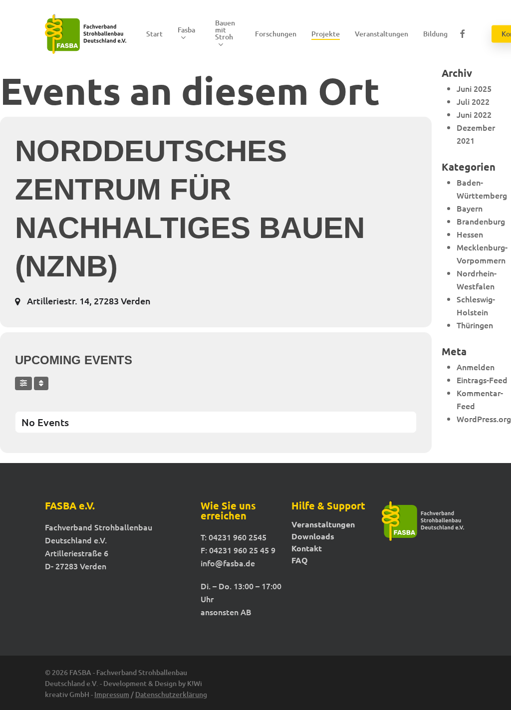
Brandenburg (481, 221)
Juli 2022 (473, 101)
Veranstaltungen (323, 524)
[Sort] (41, 383)
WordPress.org (484, 418)
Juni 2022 (474, 114)
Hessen (470, 234)
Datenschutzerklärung (171, 694)
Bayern (470, 208)
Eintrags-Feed (482, 379)
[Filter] (23, 383)
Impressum (111, 694)
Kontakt (306, 548)
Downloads (312, 536)
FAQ (299, 560)
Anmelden (476, 366)
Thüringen (475, 324)
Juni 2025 (474, 88)
